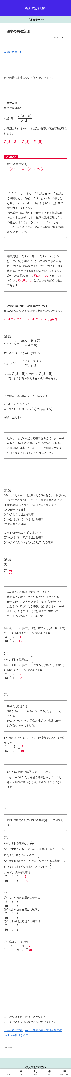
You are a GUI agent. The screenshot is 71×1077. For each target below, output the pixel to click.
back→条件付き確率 (16, 1035)
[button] (64, 586)
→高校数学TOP (13, 52)
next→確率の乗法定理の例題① (43, 1030)
